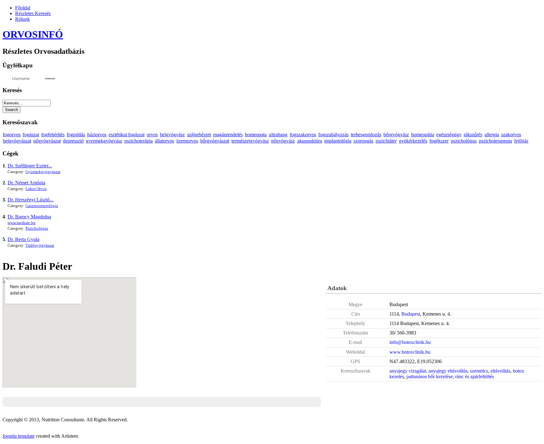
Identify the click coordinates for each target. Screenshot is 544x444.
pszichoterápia (138, 140)
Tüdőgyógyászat (40, 245)
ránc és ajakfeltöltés (474, 376)
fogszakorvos (303, 134)
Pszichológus (37, 228)
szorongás (363, 140)
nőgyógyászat (47, 140)
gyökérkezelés (413, 140)
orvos (152, 134)
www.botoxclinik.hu (409, 352)
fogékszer (439, 140)
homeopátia (422, 134)
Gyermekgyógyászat (43, 171)
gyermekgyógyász (104, 140)
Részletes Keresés (33, 13)
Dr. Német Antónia (26, 182)
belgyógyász (172, 134)
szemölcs (479, 371)
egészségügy (449, 134)
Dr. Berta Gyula (23, 239)
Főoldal (22, 7)
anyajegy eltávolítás (448, 371)
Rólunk (22, 19)
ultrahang (278, 134)
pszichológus (464, 140)
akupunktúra (309, 140)
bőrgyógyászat (214, 140)
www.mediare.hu (22, 222)
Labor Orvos (36, 188)
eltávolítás (500, 371)
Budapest (410, 314)
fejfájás (521, 140)
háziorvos (96, 134)
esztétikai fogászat (126, 134)
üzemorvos (187, 140)
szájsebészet (199, 134)
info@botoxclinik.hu (410, 342)
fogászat (31, 134)
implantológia (337, 140)
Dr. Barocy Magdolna (29, 216)
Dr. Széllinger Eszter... (30, 165)
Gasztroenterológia (42, 205)
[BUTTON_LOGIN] (72, 78)
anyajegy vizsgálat (407, 371)
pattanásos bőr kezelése (429, 376)
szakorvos (511, 134)
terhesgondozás (366, 134)
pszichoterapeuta (495, 140)
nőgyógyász (283, 140)
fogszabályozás (333, 134)
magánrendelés (228, 134)
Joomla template (19, 436)
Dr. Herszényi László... (31, 199)
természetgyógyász (250, 140)
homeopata (256, 134)
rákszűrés (473, 134)
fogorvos (11, 134)
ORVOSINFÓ (33, 34)
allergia (491, 134)
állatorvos (164, 140)
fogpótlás (76, 134)
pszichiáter (386, 140)
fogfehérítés (53, 134)
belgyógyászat (17, 140)
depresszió (73, 140)
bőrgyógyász (396, 134)
